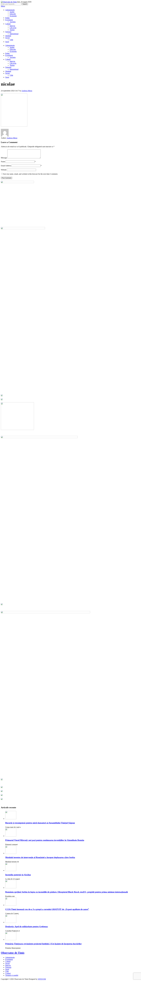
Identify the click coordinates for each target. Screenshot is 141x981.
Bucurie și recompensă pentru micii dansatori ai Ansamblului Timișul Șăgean (40, 823)
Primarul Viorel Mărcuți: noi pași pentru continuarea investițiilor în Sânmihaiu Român (44, 840)
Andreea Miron (26, 91)
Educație (13, 14)
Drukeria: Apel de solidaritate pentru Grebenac (26, 926)
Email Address (6, 166)
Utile (11, 40)
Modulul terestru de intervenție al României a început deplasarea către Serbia (40, 857)
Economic (13, 16)
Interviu (12, 26)
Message (4, 158)
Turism (12, 30)
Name (3, 162)
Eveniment (9, 20)
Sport (7, 42)
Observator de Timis (12, 952)
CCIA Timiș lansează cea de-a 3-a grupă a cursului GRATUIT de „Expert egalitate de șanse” (47, 909)
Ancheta (13, 22)
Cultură (7, 24)
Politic (7, 18)
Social (7, 38)
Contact (8, 973)
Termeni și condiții (11, 975)
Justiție (12, 12)
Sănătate (8, 36)
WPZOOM (42, 979)
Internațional (14, 34)
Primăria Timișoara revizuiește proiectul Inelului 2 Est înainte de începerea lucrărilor (43, 944)
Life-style (13, 28)
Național (8, 32)
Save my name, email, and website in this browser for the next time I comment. (30, 174)
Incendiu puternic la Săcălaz (18, 875)
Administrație (10, 10)
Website (3, 170)
